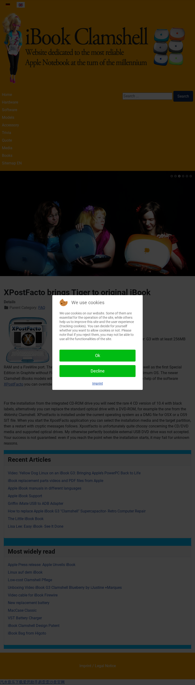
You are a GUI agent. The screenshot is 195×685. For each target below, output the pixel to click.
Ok (97, 355)
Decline (98, 370)
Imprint (97, 383)
